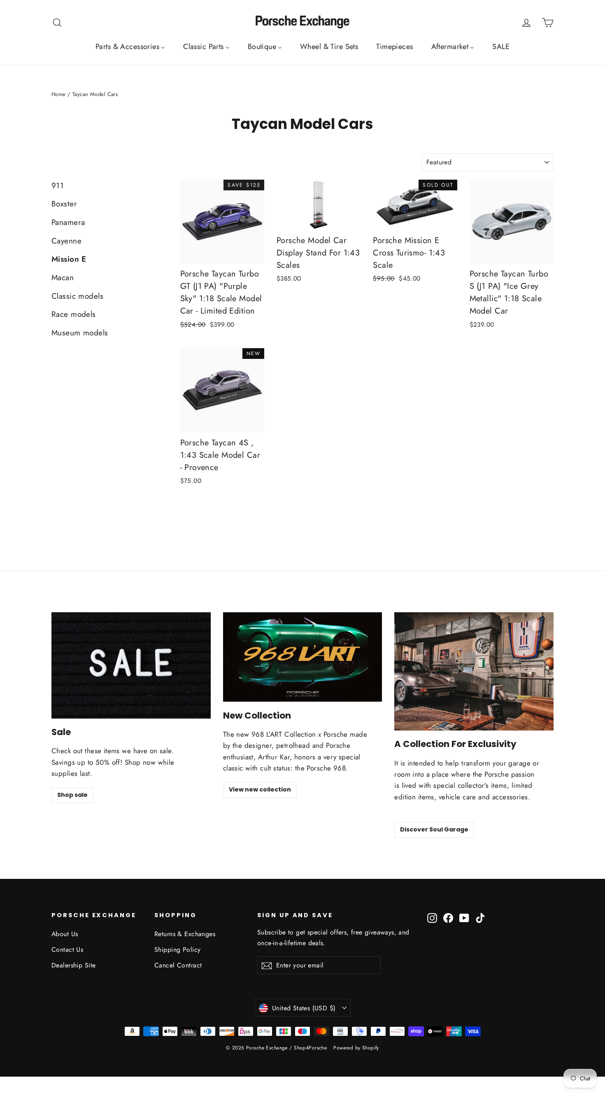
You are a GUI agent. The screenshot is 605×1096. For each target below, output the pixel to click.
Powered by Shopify (356, 1048)
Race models (73, 314)
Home (58, 94)
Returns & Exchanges (184, 934)
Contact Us (67, 949)
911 (57, 185)
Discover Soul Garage (434, 829)
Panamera (68, 222)
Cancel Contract (178, 965)
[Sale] (131, 665)
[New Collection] (302, 657)
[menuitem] (130, 46)
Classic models (77, 296)
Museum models (79, 332)
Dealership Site (73, 965)
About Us (64, 934)
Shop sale (72, 795)
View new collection (260, 789)
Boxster (64, 203)
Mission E (68, 259)
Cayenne (66, 240)
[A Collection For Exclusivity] (474, 671)
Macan (62, 277)
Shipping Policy (177, 949)
